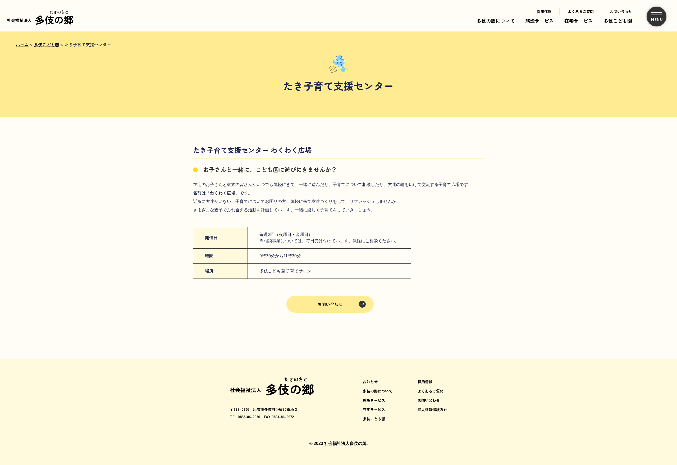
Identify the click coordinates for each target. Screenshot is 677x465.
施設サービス (539, 20)
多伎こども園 (617, 20)
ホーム (22, 44)
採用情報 (544, 11)
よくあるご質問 (581, 11)
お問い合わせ (621, 11)
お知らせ (370, 381)
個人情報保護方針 (432, 409)
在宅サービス (578, 20)
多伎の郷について (496, 20)
